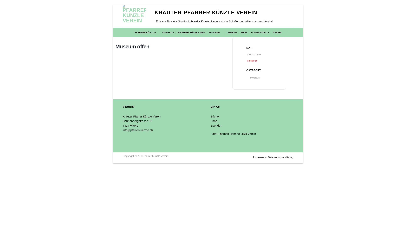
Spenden (216, 125)
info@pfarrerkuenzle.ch (138, 130)
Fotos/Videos (260, 32)
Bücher (215, 116)
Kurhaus (168, 32)
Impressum (259, 157)
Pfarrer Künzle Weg (191, 32)
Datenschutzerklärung (280, 157)
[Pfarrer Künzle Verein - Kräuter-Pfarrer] (136, 16)
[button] (291, 32)
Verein (277, 32)
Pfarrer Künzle (145, 32)
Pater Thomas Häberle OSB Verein (233, 134)
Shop (244, 32)
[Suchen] (284, 32)
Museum (214, 32)
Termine (231, 32)
